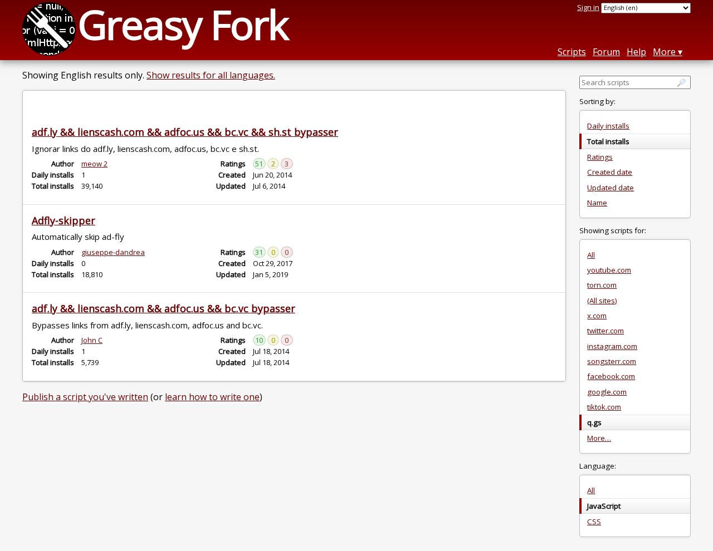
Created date (609, 172)
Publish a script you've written (85, 397)
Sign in (588, 7)
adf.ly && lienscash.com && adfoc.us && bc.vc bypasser (163, 308)
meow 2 (94, 164)
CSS (594, 521)
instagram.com (612, 346)
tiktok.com (604, 407)
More (664, 52)
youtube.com (609, 270)
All (591, 255)
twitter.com (605, 331)
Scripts (572, 52)
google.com (607, 392)
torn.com (602, 285)
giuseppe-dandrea (113, 252)
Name (597, 203)
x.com (597, 316)
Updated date (610, 188)
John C (91, 340)
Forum (606, 52)
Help (636, 52)
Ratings (600, 157)
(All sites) (602, 301)
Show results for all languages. (210, 75)
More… (599, 438)
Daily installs (608, 126)
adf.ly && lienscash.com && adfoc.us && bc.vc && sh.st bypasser (185, 132)
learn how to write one (212, 397)
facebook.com (611, 376)
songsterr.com (611, 361)
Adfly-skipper (63, 220)
